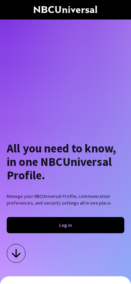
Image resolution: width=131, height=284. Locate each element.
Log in (65, 225)
